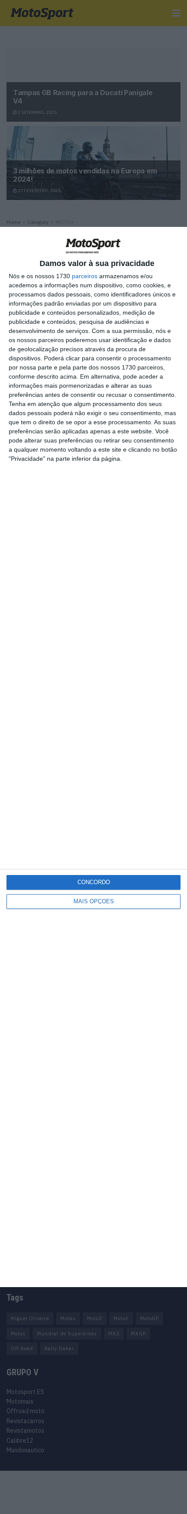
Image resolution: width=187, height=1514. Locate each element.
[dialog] (93, 757)
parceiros (84, 276)
